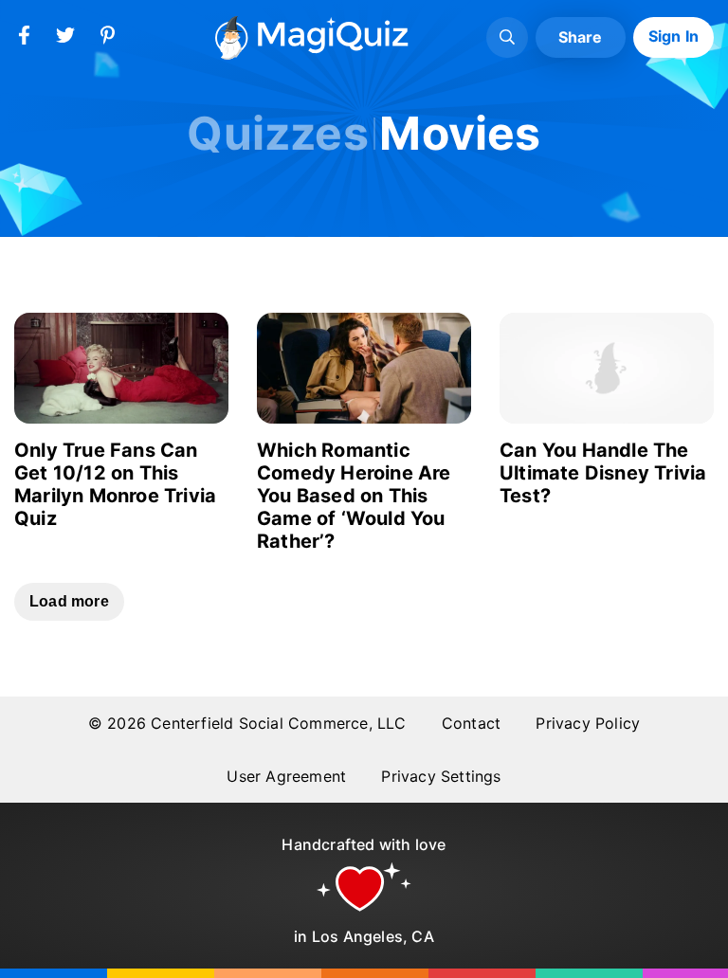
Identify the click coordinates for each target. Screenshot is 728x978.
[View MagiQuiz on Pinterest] (107, 38)
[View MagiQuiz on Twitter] (65, 38)
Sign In (673, 36)
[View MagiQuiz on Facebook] (23, 38)
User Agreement (286, 776)
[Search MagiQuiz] (507, 38)
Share (580, 36)
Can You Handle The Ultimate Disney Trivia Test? (603, 473)
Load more (69, 601)
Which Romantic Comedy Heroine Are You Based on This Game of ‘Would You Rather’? (354, 495)
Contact (471, 723)
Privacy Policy (588, 723)
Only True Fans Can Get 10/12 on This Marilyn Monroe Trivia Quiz (115, 484)
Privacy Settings (440, 776)
